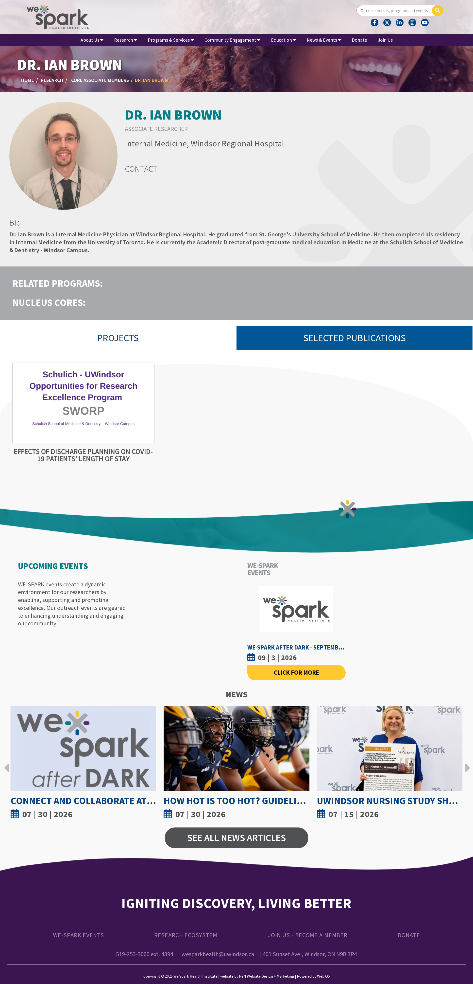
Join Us (385, 40)
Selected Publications (354, 338)
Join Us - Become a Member (307, 935)
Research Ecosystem (185, 935)
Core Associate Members (100, 80)
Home (27, 80)
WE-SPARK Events (78, 935)
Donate (359, 40)
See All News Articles (236, 838)
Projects (118, 338)
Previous (6, 764)
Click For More (296, 672)
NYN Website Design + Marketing (266, 976)
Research (52, 80)
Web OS (323, 976)
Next (466, 764)
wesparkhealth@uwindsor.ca (218, 954)
